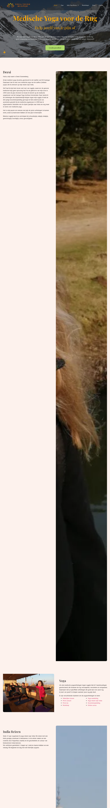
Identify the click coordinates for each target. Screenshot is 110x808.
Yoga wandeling (93, 698)
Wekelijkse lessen (68, 698)
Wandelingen (85, 5)
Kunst (94, 5)
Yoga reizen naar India (95, 701)
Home (55, 5)
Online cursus (92, 705)
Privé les (65, 703)
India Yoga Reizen (72, 5)
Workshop (66, 705)
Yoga (62, 5)
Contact (101, 5)
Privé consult (67, 701)
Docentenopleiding (94, 703)
